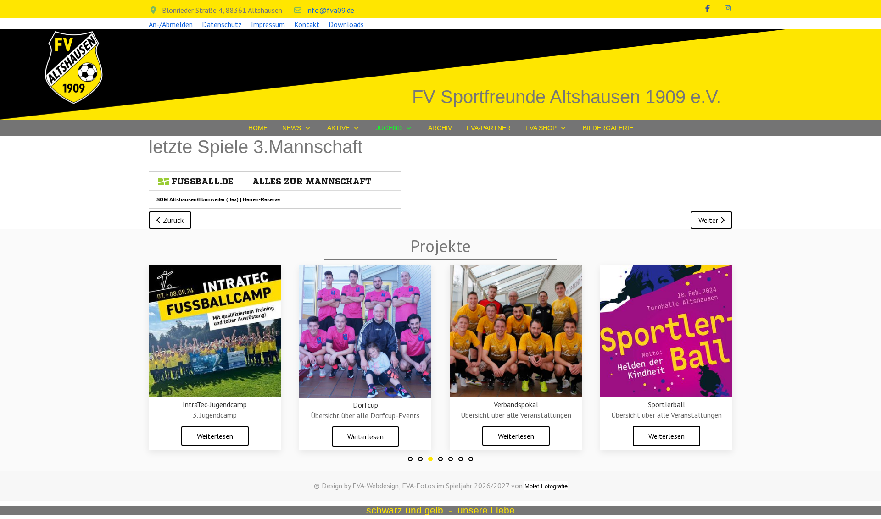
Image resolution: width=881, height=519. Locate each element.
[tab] (410, 459)
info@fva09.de (330, 10)
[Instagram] (727, 8)
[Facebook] (707, 8)
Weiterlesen (215, 436)
